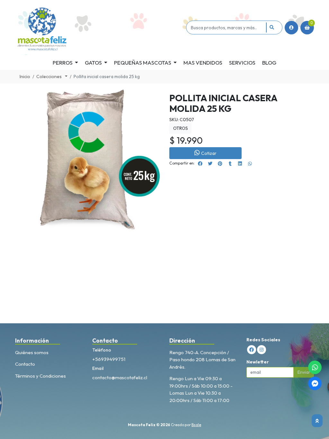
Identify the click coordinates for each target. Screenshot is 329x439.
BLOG (269, 62)
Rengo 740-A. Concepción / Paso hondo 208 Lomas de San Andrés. (202, 359)
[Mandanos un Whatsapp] (315, 367)
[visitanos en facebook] (251, 349)
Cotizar (209, 153)
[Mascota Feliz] (99, 27)
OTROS (180, 128)
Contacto (25, 364)
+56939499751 (108, 359)
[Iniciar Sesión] (291, 27)
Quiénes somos (32, 352)
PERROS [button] (63, 62)
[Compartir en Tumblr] (230, 163)
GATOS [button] (93, 62)
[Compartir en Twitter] (210, 163)
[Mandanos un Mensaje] (315, 383)
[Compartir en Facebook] (200, 163)
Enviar (304, 372)
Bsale (196, 424)
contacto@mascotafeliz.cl (119, 377)
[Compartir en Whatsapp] (249, 163)
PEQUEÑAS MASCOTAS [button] (142, 62)
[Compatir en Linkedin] (240, 163)
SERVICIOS (242, 62)
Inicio (25, 76)
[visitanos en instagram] (261, 349)
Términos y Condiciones (40, 376)
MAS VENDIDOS (202, 62)
